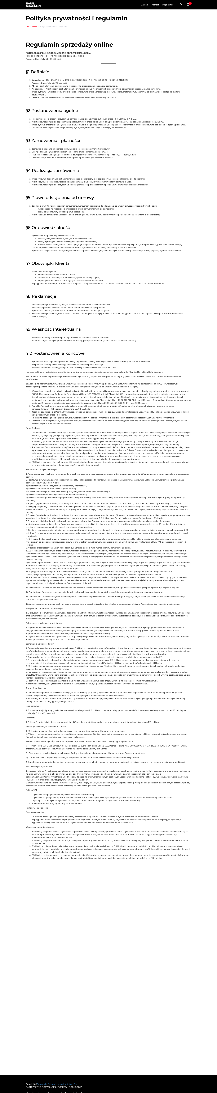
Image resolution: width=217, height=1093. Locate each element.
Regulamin (42, 1084)
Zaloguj (144, 5)
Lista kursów (31, 26)
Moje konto (167, 5)
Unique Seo (71, 1084)
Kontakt (155, 5)
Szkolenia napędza (57, 1084)
